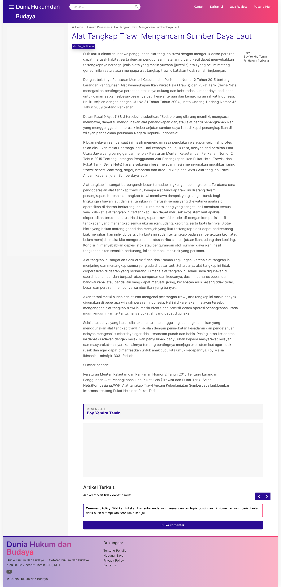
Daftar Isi (216, 6)
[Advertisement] (173, 450)
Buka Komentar (173, 525)
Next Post (259, 496)
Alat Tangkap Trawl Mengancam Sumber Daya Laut (162, 36)
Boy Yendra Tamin (255, 56)
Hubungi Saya (113, 555)
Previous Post (266, 496)
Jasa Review (238, 6)
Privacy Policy (113, 560)
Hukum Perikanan (259, 60)
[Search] (136, 7)
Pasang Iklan (262, 6)
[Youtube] (9, 572)
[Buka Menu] (11, 6)
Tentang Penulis (114, 550)
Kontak (198, 6)
